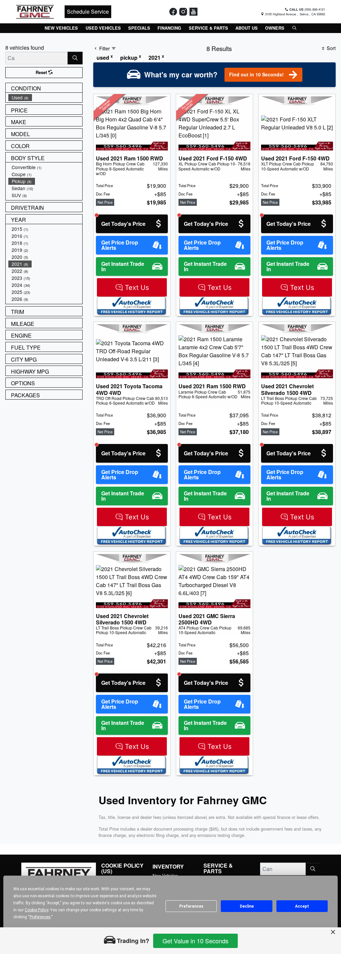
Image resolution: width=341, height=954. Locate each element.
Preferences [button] (40, 917)
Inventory (168, 867)
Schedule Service (88, 11)
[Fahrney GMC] (35, 11)
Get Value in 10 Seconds (195, 940)
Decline (247, 906)
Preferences (191, 906)
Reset (42, 72)
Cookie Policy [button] (36, 910)
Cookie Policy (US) (122, 868)
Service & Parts (218, 868)
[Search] (75, 58)
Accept (302, 906)
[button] (61, 28)
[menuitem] (45, 97)
